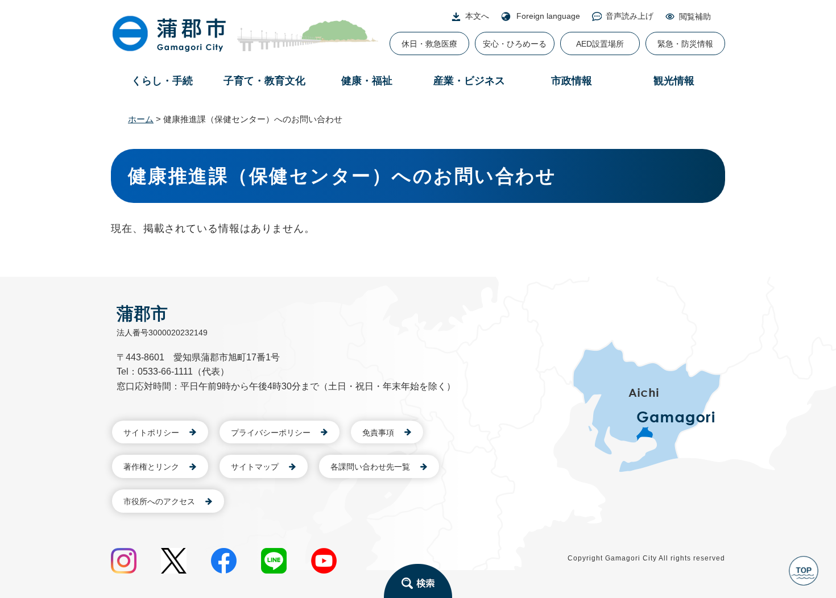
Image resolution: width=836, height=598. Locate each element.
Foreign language (548, 15)
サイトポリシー (151, 432)
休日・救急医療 (429, 43)
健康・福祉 (366, 80)
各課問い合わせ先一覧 (370, 466)
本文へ (477, 15)
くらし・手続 (162, 80)
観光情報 (673, 80)
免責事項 (378, 432)
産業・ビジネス (469, 80)
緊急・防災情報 (685, 43)
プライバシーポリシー (271, 432)
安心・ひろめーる (515, 43)
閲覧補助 (695, 16)
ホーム (141, 119)
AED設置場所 (600, 43)
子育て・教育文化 (264, 80)
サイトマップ (255, 466)
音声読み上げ (629, 15)
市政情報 (571, 80)
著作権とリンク (151, 466)
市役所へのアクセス (159, 501)
